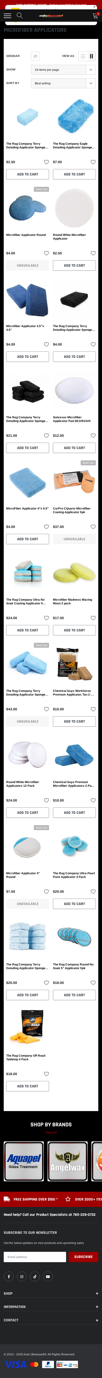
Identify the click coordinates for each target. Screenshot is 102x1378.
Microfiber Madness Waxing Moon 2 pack (72, 601)
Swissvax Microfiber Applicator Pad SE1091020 (72, 419)
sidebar (13, 56)
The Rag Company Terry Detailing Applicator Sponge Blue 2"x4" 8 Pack (25, 966)
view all (51, 1132)
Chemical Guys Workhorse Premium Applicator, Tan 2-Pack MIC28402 (72, 693)
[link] (27, 117)
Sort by (12, 83)
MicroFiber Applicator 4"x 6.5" (27, 508)
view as (68, 56)
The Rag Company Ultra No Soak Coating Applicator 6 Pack (25, 601)
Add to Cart (27, 174)
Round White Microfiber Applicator (69, 236)
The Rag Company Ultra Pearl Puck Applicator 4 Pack (74, 875)
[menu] (7, 15)
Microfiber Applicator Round (26, 235)
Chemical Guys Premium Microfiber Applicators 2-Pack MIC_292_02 (74, 784)
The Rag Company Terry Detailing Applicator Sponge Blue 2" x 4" (25, 145)
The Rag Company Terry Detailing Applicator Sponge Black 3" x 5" (72, 328)
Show (10, 69)
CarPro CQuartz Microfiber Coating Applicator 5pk (72, 510)
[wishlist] (46, 161)
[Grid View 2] (92, 56)
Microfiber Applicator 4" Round (23, 875)
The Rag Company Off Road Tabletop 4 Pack (25, 1057)
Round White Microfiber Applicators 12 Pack (22, 783)
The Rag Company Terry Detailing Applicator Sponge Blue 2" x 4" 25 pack (25, 693)
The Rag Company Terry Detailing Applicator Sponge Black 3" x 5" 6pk (25, 419)
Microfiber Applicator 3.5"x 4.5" (25, 327)
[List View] (83, 56)
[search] (20, 16)
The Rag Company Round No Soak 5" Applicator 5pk (73, 966)
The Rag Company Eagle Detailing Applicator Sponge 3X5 (72, 145)
